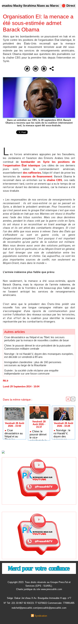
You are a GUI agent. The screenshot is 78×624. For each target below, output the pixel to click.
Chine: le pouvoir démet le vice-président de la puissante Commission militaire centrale (37, 347)
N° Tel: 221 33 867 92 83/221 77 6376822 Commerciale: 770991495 (39, 603)
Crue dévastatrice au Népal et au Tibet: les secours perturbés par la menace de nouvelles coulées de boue (36, 339)
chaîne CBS (54, 180)
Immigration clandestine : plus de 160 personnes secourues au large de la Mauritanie (32, 364)
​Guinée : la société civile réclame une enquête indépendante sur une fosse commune (31, 372)
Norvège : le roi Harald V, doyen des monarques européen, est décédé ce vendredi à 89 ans (38, 355)
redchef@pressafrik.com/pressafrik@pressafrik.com (39, 607)
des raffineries (32, 172)
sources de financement (36, 176)
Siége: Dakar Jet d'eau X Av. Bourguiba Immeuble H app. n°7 (39, 598)
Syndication (41, 615)
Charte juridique (24, 589)
